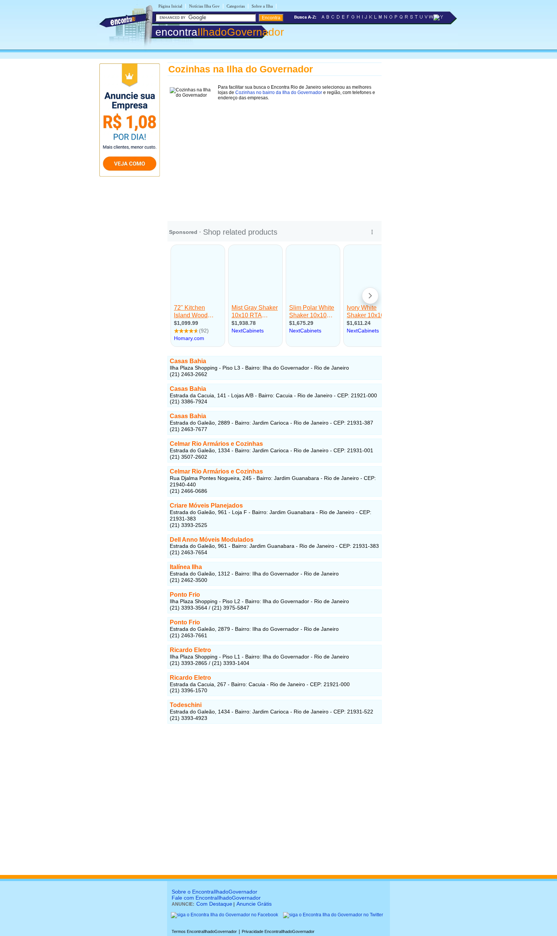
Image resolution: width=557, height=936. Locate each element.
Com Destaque (214, 904)
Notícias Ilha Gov (204, 6)
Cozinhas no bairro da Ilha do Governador (278, 92)
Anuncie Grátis (254, 904)
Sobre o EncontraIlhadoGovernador (214, 892)
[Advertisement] (274, 156)
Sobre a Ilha (262, 6)
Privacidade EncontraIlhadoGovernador (278, 931)
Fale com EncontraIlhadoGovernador (216, 898)
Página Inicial (170, 6)
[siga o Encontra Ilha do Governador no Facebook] (224, 914)
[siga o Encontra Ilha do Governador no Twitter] (333, 914)
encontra (219, 32)
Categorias (236, 6)
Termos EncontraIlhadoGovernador (204, 931)
